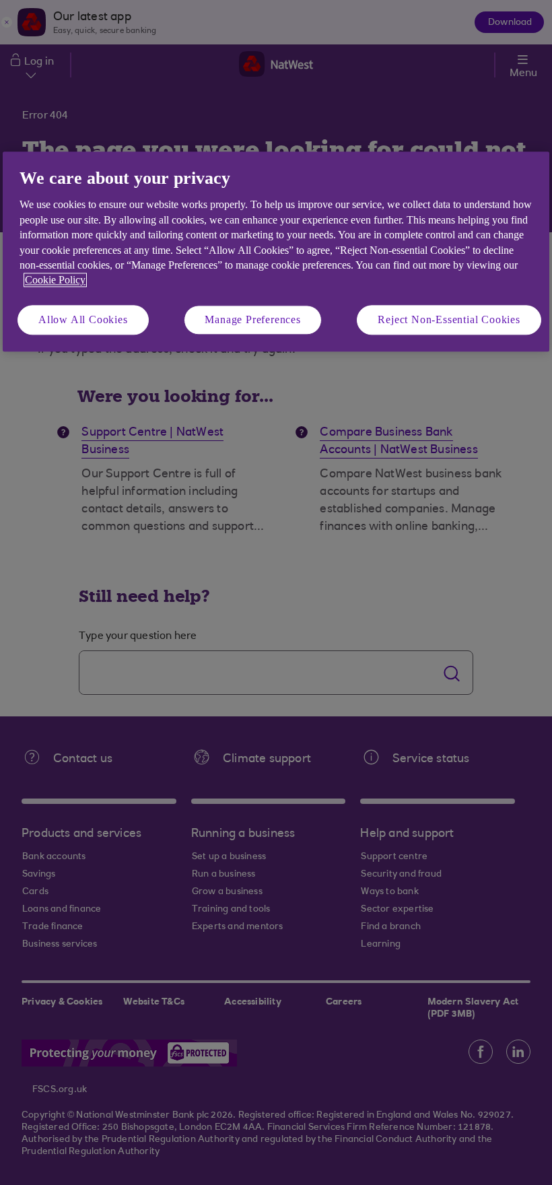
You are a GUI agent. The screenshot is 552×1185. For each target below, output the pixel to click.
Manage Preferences (252, 319)
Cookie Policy (55, 280)
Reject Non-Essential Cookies (449, 319)
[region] (276, 251)
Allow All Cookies (83, 319)
